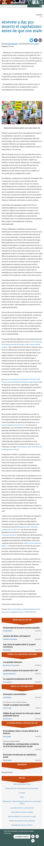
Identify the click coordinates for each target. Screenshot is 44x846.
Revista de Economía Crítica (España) (22, 821)
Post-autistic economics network (22, 812)
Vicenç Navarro (7, 682)
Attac (22, 797)
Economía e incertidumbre (14, 694)
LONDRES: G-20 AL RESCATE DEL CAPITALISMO (22, 654)
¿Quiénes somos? (22, 837)
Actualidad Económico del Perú (22, 825)
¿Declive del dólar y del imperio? (17, 636)
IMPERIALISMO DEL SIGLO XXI (22, 620)
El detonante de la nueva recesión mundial (21, 627)
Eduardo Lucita (7, 719)
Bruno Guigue (7, 736)
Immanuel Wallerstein (9, 673)
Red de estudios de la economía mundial (22, 816)
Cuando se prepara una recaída (16, 705)
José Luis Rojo (7, 708)
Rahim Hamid (7, 650)
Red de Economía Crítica (22, 784)
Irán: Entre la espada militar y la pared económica (19, 645)
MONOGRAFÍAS (22, 764)
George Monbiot (11, 44)
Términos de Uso (17, 833)
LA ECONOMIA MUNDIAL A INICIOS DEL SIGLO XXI (22, 723)
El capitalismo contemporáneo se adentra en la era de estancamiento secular (21, 745)
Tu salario (22, 793)
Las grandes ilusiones (12, 662)
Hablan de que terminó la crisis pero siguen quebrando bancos (21, 714)
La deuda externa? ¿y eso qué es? (22, 808)
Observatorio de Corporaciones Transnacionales (22, 788)
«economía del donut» (9, 535)
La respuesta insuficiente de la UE (17, 679)
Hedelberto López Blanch (10, 639)
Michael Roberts (7, 631)
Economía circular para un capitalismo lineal (19, 755)
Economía (34, 43)
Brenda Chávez (7, 760)
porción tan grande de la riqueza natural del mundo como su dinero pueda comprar (22, 344)
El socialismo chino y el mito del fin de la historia (20, 732)
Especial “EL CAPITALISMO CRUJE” (22, 686)
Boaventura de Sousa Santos (11, 665)
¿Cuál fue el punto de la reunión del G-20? (20, 670)
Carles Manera (7, 697)
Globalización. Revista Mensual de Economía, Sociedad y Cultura (22, 802)
